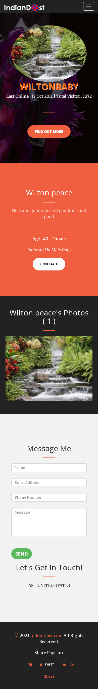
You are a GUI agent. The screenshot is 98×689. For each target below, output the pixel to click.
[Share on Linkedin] (64, 664)
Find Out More (49, 131)
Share (49, 676)
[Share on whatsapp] (72, 664)
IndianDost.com (46, 635)
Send (21, 554)
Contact (49, 264)
